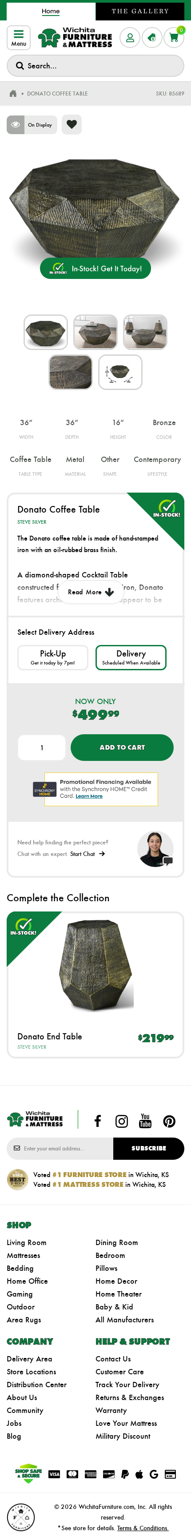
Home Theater (119, 1294)
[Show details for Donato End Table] (95, 965)
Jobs (14, 1423)
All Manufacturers (125, 1320)
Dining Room (117, 1242)
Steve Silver (31, 522)
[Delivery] (131, 657)
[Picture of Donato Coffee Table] (46, 332)
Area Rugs (24, 1320)
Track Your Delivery (127, 1384)
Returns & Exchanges (130, 1397)
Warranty (111, 1410)
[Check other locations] (53, 657)
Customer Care (120, 1372)
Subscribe (148, 1148)
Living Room (27, 1242)
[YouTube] (145, 1121)
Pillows (106, 1268)
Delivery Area (29, 1359)
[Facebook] (98, 1121)
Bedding (20, 1268)
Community (25, 1410)
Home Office (27, 1281)
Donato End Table (49, 1036)
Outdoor (21, 1307)
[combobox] (95, 66)
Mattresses (23, 1255)
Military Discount (123, 1436)
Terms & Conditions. (143, 1528)
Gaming (20, 1294)
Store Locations (31, 1372)
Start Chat (82, 854)
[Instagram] (122, 1121)
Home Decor (116, 1281)
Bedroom (110, 1255)
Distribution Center (37, 1384)
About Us (22, 1397)
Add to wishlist (72, 125)
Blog (14, 1436)
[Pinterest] (169, 1121)
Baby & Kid (114, 1307)
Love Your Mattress (126, 1423)
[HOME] (13, 93)
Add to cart (122, 747)
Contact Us (113, 1359)
